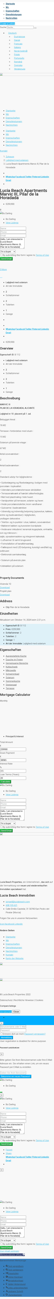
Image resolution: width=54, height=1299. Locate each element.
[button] (12, 1254)
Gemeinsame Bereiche (17, 663)
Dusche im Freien (14, 659)
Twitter (28, 177)
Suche (3, 27)
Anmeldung (6, 1037)
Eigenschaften (12, 11)
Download (5, 587)
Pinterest (36, 177)
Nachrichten (11, 18)
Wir (7, 7)
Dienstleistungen (14, 14)
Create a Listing (7, 24)
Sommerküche (13, 681)
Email (8, 180)
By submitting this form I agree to (26, 255)
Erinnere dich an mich (13, 1034)
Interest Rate (6, 763)
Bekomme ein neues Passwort (15, 1076)
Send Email (6, 258)
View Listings (12, 222)
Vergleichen (6, 1011)
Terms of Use (42, 255)
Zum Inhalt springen (9, 1251)
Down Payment (7, 753)
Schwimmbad (12, 674)
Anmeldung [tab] (11, 1017)
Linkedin (45, 177)
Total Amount (6, 742)
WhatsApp (10, 177)
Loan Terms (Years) (9, 774)
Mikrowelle (11, 670)
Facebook (20, 177)
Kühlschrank (11, 667)
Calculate (5, 781)
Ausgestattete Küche (16, 656)
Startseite (10, 4)
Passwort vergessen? (35, 1034)
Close (16, 1011)
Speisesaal (11, 684)
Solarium (10, 677)
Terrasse (10, 688)
